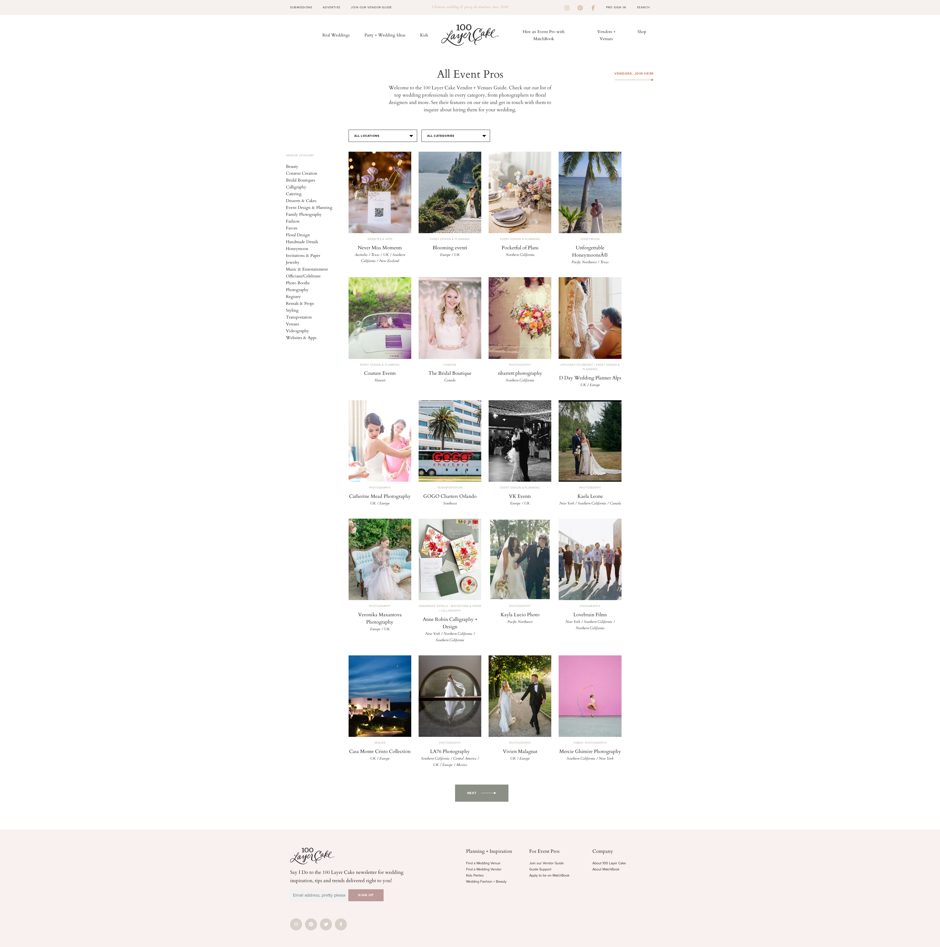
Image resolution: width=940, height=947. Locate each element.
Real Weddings (336, 35)
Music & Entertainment (307, 269)
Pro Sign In (616, 7)
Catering (294, 194)
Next (472, 793)
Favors (291, 228)
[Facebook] (593, 7)
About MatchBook (605, 869)
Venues (292, 324)
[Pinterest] (580, 7)
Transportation (299, 317)
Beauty (292, 166)
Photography (297, 289)
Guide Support (540, 869)
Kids (424, 35)
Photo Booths (298, 283)
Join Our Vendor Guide (371, 7)
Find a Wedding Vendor (484, 869)
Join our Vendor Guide (546, 863)
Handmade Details (302, 242)
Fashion (293, 221)
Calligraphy (296, 187)
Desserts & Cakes (301, 200)
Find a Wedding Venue (483, 863)
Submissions (301, 7)
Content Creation (301, 173)
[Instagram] (567, 7)
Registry (293, 296)
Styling (292, 310)
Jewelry (292, 262)
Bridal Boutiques (300, 180)
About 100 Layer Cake (609, 863)
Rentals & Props (300, 303)
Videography (297, 331)
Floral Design (298, 235)
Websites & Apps (301, 337)
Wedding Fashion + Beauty (486, 881)
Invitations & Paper (303, 255)
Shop (641, 31)
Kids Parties (475, 875)
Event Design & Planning (309, 207)
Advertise (332, 7)
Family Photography (304, 214)
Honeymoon (297, 248)
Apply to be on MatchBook (549, 875)
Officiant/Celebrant (303, 276)
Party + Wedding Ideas (384, 35)
